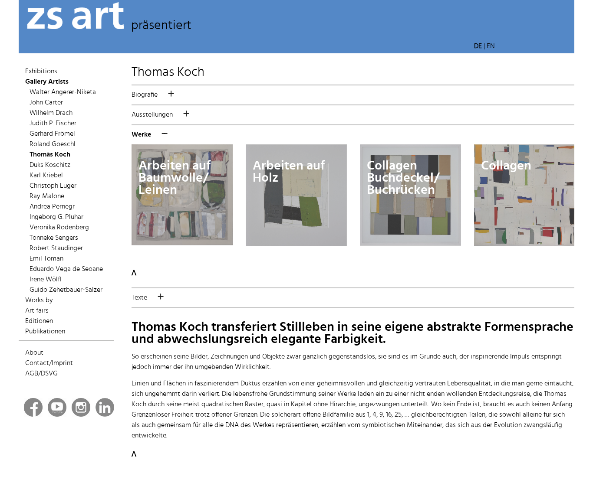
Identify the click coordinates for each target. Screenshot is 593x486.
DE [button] (478, 46)
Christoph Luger (53, 186)
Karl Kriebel (46, 175)
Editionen (39, 321)
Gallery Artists (47, 82)
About (34, 353)
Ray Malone (47, 196)
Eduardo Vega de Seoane (66, 269)
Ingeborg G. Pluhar (56, 217)
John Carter (46, 102)
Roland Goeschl (53, 144)
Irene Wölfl (45, 279)
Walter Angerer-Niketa (63, 92)
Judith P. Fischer (53, 123)
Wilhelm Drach (51, 113)
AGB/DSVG (41, 373)
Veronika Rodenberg (59, 227)
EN (491, 46)
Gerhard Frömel (52, 134)
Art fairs (37, 310)
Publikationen (45, 331)
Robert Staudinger (56, 248)
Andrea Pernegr (52, 206)
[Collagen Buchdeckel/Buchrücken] (410, 243)
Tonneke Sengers (54, 238)
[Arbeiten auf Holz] (296, 244)
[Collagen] (524, 244)
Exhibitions (41, 71)
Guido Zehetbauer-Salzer (66, 290)
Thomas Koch (50, 154)
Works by (39, 300)
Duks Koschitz (50, 165)
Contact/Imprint (49, 363)
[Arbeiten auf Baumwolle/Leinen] (182, 243)
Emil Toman (46, 258)
